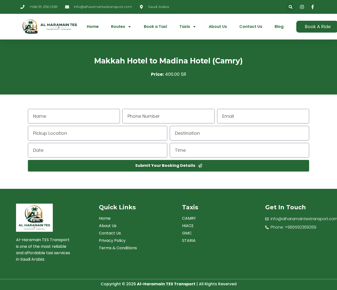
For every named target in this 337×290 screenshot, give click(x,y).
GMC (187, 233)
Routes (118, 26)
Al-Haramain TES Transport (166, 284)
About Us (218, 26)
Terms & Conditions (118, 248)
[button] (290, 7)
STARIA (189, 240)
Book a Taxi (155, 26)
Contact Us (250, 26)
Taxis (184, 26)
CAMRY (189, 218)
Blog (279, 26)
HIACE (188, 225)
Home (93, 26)
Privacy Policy (112, 240)
